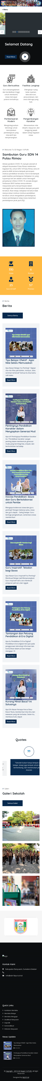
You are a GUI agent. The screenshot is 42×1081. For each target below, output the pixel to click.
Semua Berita (12, 315)
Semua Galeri (12, 803)
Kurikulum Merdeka (11, 1010)
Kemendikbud (9, 1026)
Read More (11, 57)
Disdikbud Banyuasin (11, 1020)
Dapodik (7, 1023)
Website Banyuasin (11, 1029)
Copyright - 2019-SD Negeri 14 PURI (19, 1071)
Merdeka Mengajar (11, 1016)
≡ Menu (5, 9)
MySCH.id (25, 1077)
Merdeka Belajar (10, 1013)
